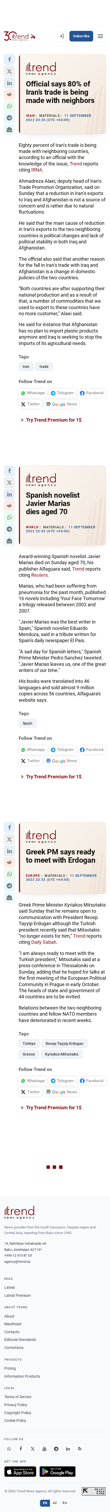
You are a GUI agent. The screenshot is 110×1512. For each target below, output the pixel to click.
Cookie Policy (15, 1420)
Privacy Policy (15, 1405)
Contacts (11, 1332)
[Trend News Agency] (19, 1212)
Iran (26, 366)
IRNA (36, 170)
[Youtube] (44, 1448)
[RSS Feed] (79, 1448)
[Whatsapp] (9, 1448)
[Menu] (100, 36)
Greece (29, 1054)
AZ (55, 1503)
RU (64, 1503)
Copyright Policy (17, 1413)
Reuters (39, 575)
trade (44, 366)
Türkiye (29, 1043)
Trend (76, 164)
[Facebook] (21, 1448)
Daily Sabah (43, 942)
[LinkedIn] (68, 1448)
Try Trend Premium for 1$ (53, 420)
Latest (9, 1287)
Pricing (10, 1368)
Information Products (22, 1376)
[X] (32, 1448)
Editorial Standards (20, 1339)
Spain (27, 723)
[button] (9, 60)
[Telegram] (56, 1448)
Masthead (12, 1324)
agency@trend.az (17, 1262)
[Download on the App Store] (20, 1471)
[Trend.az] (20, 36)
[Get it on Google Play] (58, 1471)
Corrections (13, 1347)
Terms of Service (17, 1397)
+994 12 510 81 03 (18, 1255)
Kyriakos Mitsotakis (61, 1054)
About (9, 1316)
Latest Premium (17, 1295)
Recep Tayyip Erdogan (64, 1043)
